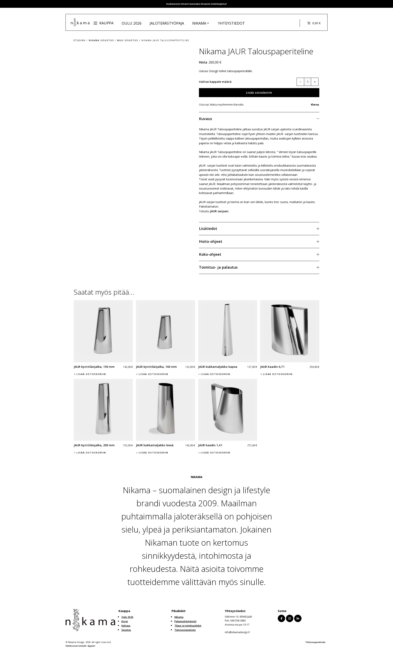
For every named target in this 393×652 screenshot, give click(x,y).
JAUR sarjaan (219, 211)
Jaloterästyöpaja (167, 23)
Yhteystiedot (231, 23)
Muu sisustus (127, 40)
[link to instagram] (289, 618)
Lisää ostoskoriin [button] (91, 374)
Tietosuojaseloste (315, 642)
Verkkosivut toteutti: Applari (80, 645)
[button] (103, 23)
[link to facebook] (281, 618)
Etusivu (80, 40)
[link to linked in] (298, 618)
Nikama (199, 23)
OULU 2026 (131, 23)
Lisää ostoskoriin (259, 92)
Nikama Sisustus (101, 40)
